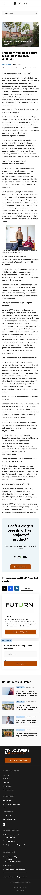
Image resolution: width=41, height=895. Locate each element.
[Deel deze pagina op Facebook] (10, 588)
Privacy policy (20, 890)
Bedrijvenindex (8, 812)
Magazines (6, 808)
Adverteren (7, 801)
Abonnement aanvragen (11, 804)
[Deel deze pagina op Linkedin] (16, 588)
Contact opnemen (9, 819)
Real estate (6, 64)
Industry (6, 775)
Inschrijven (21, 664)
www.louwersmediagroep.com (15, 877)
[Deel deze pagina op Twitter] (4, 588)
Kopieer (27, 588)
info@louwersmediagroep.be (15, 869)
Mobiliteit (6, 779)
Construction (7, 786)
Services (6, 782)
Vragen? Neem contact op (17, 760)
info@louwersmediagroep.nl (15, 845)
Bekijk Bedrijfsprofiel (20, 632)
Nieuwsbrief (7, 815)
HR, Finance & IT (8, 790)
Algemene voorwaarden (20, 887)
